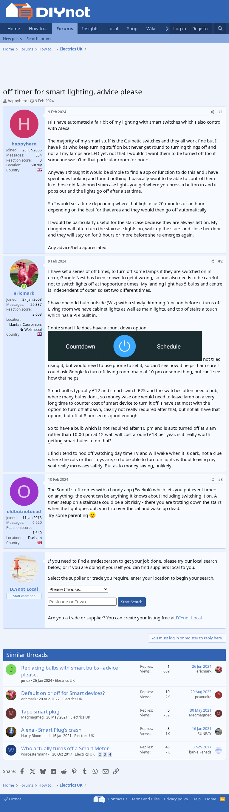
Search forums (39, 38)
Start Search (132, 601)
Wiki (150, 28)
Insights (90, 28)
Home (13, 28)
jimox (25, 680)
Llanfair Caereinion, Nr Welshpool (25, 327)
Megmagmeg (32, 717)
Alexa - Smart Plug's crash (51, 729)
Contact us (117, 799)
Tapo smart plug (40, 711)
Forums (64, 28)
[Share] (212, 112)
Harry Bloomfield (35, 735)
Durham (35, 537)
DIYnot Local (189, 618)
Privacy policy (176, 799)
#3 (220, 479)
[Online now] (24, 286)
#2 (220, 261)
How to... (38, 28)
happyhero (17, 100)
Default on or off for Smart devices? (63, 693)
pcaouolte (203, 696)
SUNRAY (204, 733)
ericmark (203, 671)
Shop (132, 28)
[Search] (220, 28)
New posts (12, 38)
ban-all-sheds (200, 752)
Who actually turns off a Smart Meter (65, 748)
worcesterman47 (35, 754)
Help (196, 799)
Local (112, 28)
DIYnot (14, 799)
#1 (220, 111)
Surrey (36, 165)
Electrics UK (65, 680)
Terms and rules (145, 799)
